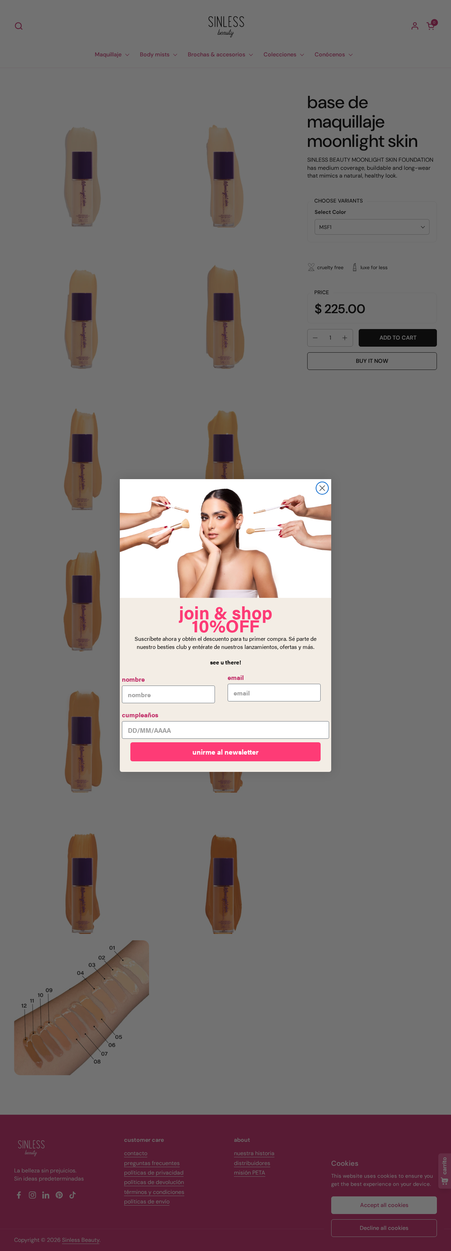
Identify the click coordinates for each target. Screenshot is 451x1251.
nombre (133, 679)
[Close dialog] (322, 488)
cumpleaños (140, 714)
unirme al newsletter (225, 752)
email (236, 677)
